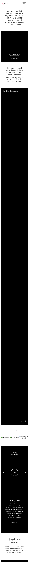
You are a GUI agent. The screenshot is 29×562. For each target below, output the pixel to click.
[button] (3, 472)
